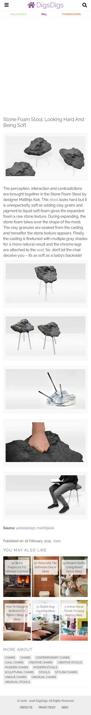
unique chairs (15, 677)
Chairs (10, 657)
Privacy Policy (47, 707)
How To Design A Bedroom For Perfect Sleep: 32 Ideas (17, 613)
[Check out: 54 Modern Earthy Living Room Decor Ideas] (74, 576)
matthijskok (45, 528)
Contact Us (26, 707)
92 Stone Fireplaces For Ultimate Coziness (17, 567)
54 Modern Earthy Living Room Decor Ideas (74, 567)
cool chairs (14, 662)
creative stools (70, 662)
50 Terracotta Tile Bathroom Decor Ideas (45, 567)
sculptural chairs (19, 672)
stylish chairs (66, 672)
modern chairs (16, 667)
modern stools (45, 667)
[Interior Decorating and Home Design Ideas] (45, 8)
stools (44, 672)
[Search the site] (84, 5)
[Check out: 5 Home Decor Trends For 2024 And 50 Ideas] (74, 620)
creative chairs (40, 662)
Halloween (18, 14)
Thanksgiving (71, 14)
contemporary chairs (53, 657)
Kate (57, 541)
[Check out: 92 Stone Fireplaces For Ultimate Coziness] (17, 576)
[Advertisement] (45, 65)
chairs (25, 657)
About (65, 707)
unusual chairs (44, 677)
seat (40, 250)
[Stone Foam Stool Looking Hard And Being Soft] (45, 175)
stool (53, 199)
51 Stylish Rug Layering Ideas (45, 609)
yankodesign (25, 528)
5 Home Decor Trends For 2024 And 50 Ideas (74, 611)
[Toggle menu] (6, 5)
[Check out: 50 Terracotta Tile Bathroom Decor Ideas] (45, 576)
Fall (44, 14)
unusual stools (17, 682)
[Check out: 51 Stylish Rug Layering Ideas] (45, 620)
